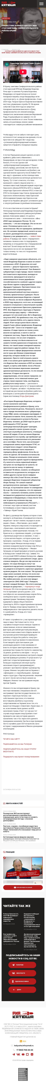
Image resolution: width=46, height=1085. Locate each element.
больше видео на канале (24, 887)
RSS (24, 1041)
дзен (19, 989)
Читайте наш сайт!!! (11, 739)
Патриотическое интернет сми (23, 1019)
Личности (6, 18)
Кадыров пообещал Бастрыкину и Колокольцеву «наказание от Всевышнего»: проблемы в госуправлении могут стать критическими (32, 920)
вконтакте (20, 973)
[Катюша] (8, 4)
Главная (5, 49)
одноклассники (22, 981)
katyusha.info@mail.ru (23, 1046)
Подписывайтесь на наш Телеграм (17, 744)
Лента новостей (14, 803)
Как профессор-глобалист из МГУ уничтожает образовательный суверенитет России (11, 937)
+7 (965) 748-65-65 (24, 1050)
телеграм (19, 965)
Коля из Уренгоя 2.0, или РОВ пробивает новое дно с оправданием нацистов (11, 917)
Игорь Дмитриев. (27, 396)
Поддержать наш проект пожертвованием (21, 757)
